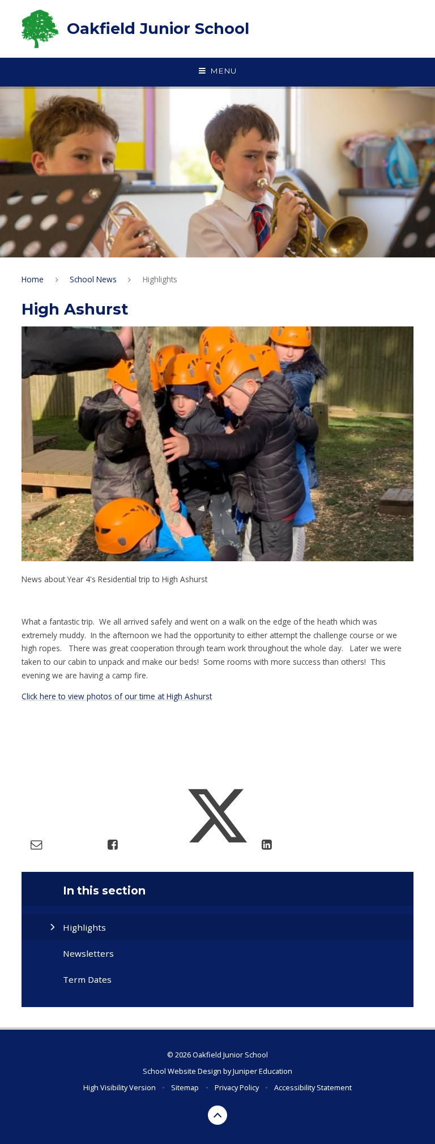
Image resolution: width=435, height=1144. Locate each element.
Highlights (160, 279)
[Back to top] (218, 1115)
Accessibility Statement (313, 1087)
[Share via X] (217, 844)
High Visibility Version (119, 1087)
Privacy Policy (237, 1087)
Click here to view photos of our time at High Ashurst (117, 696)
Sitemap (185, 1087)
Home (33, 279)
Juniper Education (262, 1071)
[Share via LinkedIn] (266, 844)
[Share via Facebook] (112, 844)
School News (93, 279)
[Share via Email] (36, 844)
